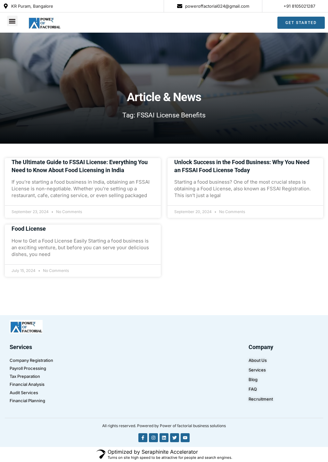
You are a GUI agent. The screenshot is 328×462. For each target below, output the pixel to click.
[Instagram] (153, 437)
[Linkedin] (164, 437)
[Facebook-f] (142, 437)
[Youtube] (185, 437)
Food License (29, 228)
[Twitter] (174, 437)
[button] (12, 21)
